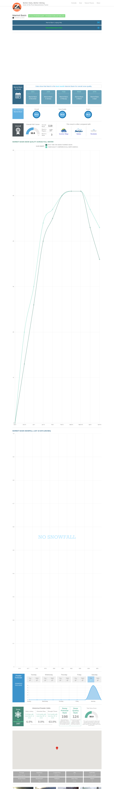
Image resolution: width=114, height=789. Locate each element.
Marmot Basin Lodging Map (54, 22)
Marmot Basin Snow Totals (54, 28)
